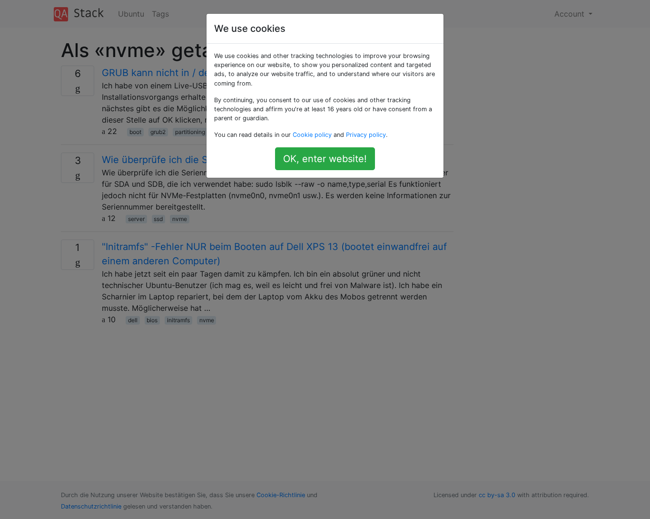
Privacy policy (366, 134)
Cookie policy (312, 134)
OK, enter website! (325, 158)
